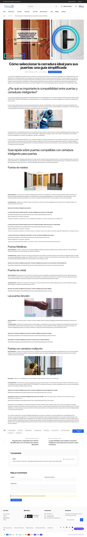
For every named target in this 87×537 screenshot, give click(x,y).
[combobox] (43, 6)
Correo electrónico (49, 477)
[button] (81, 6)
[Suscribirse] (81, 519)
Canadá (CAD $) (71, 1)
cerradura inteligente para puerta (32, 382)
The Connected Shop (74, 534)
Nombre (12, 477)
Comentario (13, 483)
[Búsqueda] (56, 6)
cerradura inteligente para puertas (17, 257)
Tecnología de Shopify (80, 534)
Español (79, 1)
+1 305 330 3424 (50, 515)
